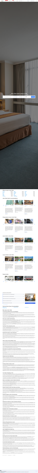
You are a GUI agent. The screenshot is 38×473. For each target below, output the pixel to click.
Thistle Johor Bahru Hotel (26, 262)
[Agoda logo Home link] (2, 0)
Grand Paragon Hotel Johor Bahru (26, 243)
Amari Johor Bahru (7, 261)
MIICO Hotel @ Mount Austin (16, 281)
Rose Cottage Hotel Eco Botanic (26, 281)
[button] (13, 294)
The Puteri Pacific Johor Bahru (26, 205)
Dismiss (36, 471)
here (4, 472)
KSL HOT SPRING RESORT (7, 205)
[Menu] (36, 1)
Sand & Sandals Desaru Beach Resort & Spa (16, 262)
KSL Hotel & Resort (16, 205)
